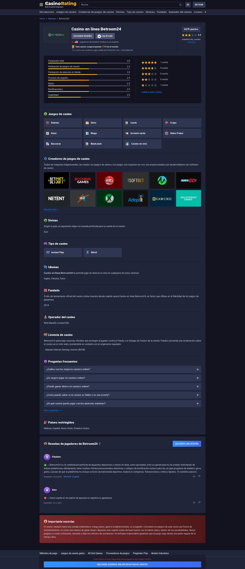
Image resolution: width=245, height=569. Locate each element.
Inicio (42, 18)
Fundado (162, 12)
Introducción (47, 12)
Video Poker (176, 133)
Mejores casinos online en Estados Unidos (122, 564)
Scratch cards (137, 133)
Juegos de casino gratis (73, 553)
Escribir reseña (83, 36)
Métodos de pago (48, 553)
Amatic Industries (160, 553)
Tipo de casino (135, 12)
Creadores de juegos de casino (96, 12)
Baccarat (55, 143)
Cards (133, 122)
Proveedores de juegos (117, 553)
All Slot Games (95, 553)
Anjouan (52, 18)
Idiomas (150, 12)
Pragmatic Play (140, 553)
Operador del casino (180, 12)
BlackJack (96, 143)
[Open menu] (41, 5)
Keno (53, 133)
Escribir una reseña (186, 444)
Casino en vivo (139, 143)
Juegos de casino (66, 12)
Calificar (107, 36)
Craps (173, 122)
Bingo (93, 133)
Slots (93, 122)
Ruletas (54, 122)
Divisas (120, 12)
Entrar (199, 5)
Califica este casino (151, 92)
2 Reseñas (191, 42)
